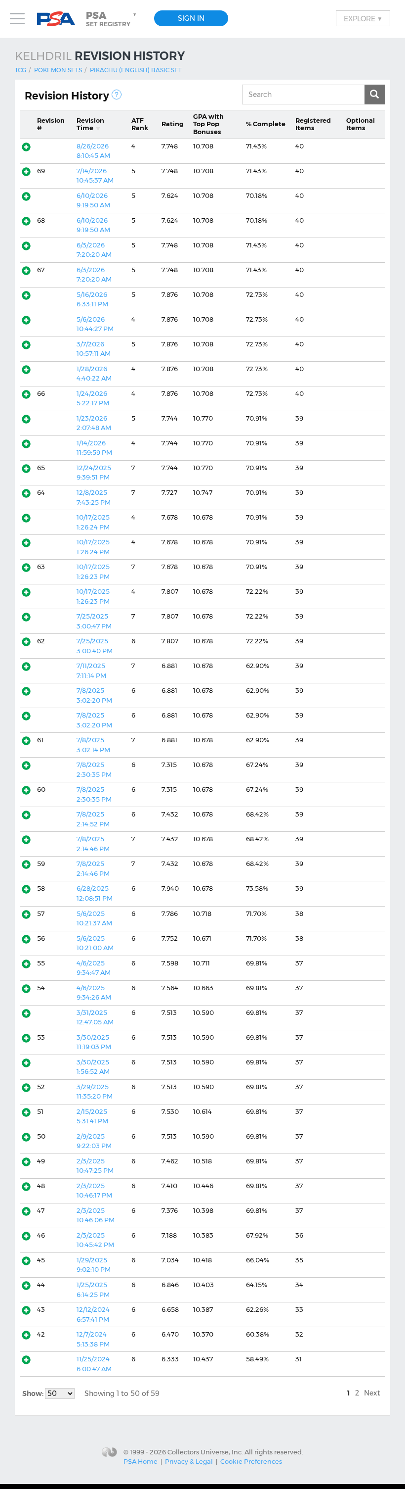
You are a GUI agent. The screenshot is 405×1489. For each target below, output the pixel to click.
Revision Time (90, 124)
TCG (20, 70)
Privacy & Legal (189, 1461)
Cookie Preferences (251, 1461)
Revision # (51, 124)
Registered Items (313, 124)
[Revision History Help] (117, 94)
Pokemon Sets (58, 70)
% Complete (265, 124)
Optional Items (360, 124)
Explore (363, 18)
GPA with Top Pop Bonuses (208, 124)
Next (372, 1393)
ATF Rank (139, 124)
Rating (172, 124)
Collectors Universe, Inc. (205, 1451)
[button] (112, 19)
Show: (33, 1393)
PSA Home (140, 1461)
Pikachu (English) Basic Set (136, 70)
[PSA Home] (59, 19)
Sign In (191, 18)
